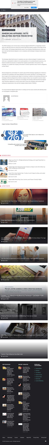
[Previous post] (2, 135)
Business (37, 370)
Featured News (39, 368)
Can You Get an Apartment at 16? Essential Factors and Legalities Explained (22, 258)
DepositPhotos (14, 124)
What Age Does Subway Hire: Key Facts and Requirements (18, 220)
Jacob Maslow (8, 39)
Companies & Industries (8, 30)
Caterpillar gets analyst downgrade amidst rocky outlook (17, 145)
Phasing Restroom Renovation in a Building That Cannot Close (19, 316)
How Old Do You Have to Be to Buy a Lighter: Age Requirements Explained (22, 201)
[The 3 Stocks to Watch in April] (24, 112)
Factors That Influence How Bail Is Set (12, 354)
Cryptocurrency (39, 374)
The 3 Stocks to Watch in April (23, 116)
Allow (34, 7)
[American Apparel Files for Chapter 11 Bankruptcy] (40, 112)
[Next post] (46, 145)
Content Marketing (39, 380)
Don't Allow (26, 7)
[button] (47, 10)
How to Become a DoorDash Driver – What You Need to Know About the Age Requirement (10, 398)
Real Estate (38, 378)
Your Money (38, 372)
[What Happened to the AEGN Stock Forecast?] (9, 112)
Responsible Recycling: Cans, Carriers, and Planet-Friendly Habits (25, 179)
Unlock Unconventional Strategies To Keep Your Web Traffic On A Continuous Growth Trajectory (11, 371)
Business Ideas (39, 376)
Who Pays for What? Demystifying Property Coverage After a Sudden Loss (22, 335)
